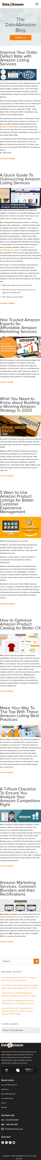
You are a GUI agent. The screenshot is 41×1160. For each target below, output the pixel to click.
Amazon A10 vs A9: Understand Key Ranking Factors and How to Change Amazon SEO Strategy (17, 1011)
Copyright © (6, 1156)
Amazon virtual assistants (9, 127)
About (3, 1103)
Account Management (9, 1085)
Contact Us (20, 37)
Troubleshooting (7, 1098)
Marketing (4, 1089)
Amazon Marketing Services (10, 917)
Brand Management (8, 1094)
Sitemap (4, 1107)
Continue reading (11, 158)
